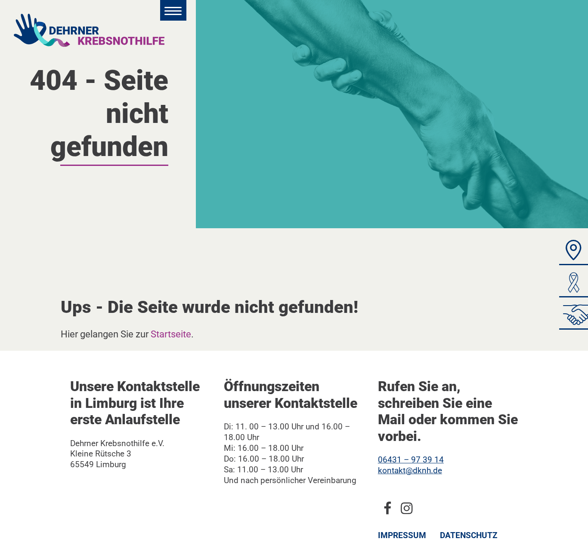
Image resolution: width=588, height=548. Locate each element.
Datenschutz (469, 535)
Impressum (402, 535)
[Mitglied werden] (573, 317)
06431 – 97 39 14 (411, 460)
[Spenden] (573, 284)
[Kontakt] (573, 252)
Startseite (171, 334)
